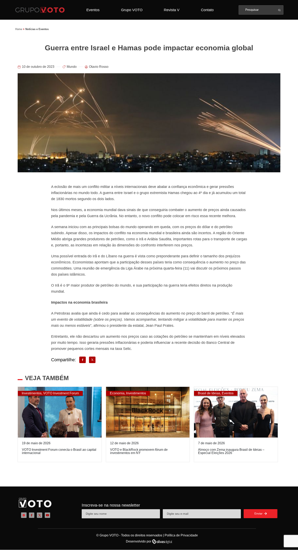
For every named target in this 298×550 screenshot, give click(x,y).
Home (18, 29)
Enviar (258, 513)
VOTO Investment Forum (61, 393)
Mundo (72, 66)
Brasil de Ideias (209, 393)
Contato (207, 10)
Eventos (93, 10)
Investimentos (32, 393)
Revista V (171, 10)
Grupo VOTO (132, 10)
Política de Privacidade (181, 535)
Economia (117, 393)
